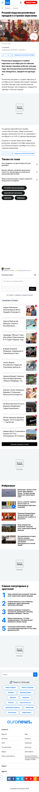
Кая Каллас (12, 712)
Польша (11, 702)
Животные (30, 707)
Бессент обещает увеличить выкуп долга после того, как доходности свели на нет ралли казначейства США (16, 172)
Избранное (8, 485)
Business (7, 8)
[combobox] (19, 674)
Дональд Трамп (25, 692)
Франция (13, 697)
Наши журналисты (8, 756)
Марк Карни (26, 712)
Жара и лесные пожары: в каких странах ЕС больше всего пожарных (17, 180)
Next (3, 743)
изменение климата (12, 707)
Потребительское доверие (14, 188)
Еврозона (7, 198)
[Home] (2, 8)
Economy (15, 8)
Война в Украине (28, 687)
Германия (25, 697)
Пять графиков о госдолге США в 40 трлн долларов (16, 164)
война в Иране (10, 687)
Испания (11, 692)
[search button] (35, 674)
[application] (19, 31)
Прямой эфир (31, 2)
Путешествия (6, 747)
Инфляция (21, 198)
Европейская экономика (13, 193)
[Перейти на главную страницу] (7, 2)
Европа (4, 734)
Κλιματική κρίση (25, 702)
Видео (4, 751)
